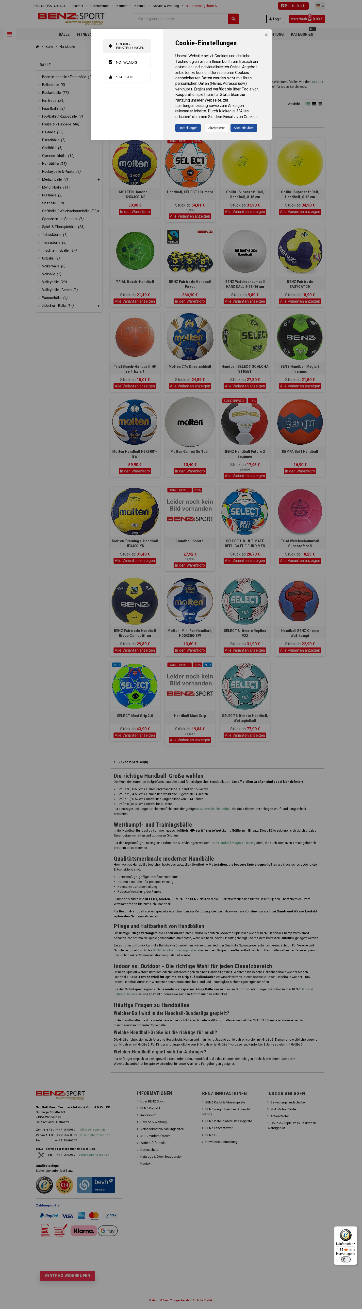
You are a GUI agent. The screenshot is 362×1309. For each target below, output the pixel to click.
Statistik (120, 77)
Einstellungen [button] (188, 128)
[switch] (346, 1259)
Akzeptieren (216, 128)
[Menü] (354, 1229)
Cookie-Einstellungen (126, 46)
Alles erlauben (244, 128)
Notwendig (122, 62)
